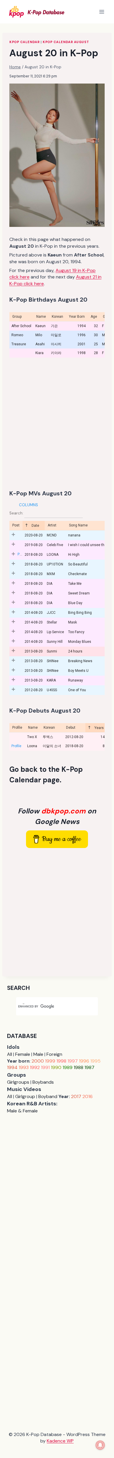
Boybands (43, 1082)
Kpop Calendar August (66, 42)
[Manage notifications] (100, 1445)
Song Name (78, 525)
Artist (52, 525)
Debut (70, 727)
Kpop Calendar (24, 42)
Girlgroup (25, 1096)
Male (38, 1054)
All (9, 1054)
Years (99, 728)
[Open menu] (101, 11)
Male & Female (22, 1111)
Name (33, 727)
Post (16, 525)
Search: (16, 513)
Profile (17, 727)
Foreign (54, 1054)
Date (35, 526)
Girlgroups (18, 1082)
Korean (49, 727)
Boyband (47, 1096)
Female (22, 1054)
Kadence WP (60, 1441)
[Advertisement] (57, 423)
